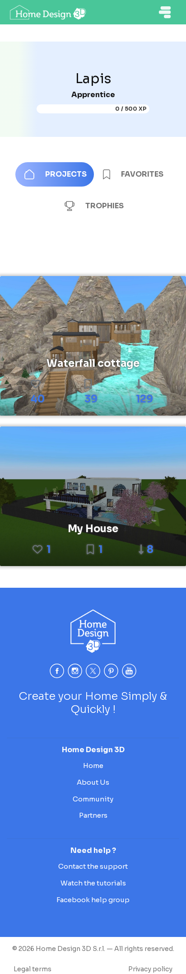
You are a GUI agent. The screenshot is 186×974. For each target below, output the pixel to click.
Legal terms (32, 969)
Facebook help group (93, 899)
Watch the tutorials (93, 883)
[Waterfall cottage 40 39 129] (93, 345)
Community (93, 799)
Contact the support (93, 866)
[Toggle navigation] (165, 12)
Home (93, 765)
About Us (93, 782)
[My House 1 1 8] (93, 496)
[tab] (54, 174)
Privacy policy (150, 969)
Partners (93, 815)
